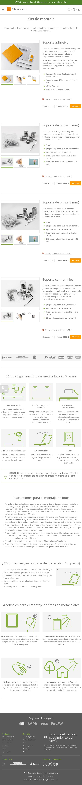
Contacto (73, 745)
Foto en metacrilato (8, 737)
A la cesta (75, 106)
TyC (25, 773)
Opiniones (26, 749)
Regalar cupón (6, 752)
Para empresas (28, 746)
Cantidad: (46, 106)
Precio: (59, 106)
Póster (4, 749)
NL (47, 776)
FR (43, 776)
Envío (24, 743)
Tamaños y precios (29, 740)
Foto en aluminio (7, 740)
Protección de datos (35, 773)
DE (50, 776)
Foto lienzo (5, 746)
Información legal (51, 773)
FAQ (24, 752)
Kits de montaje (7, 743)
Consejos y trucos (29, 737)
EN (40, 776)
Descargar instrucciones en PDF (58, 99)
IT (53, 776)
